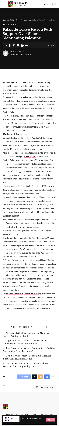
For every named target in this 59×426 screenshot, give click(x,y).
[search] (41, 4)
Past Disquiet (30, 156)
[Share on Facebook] (9, 45)
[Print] (22, 45)
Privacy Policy (33, 418)
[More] (26, 45)
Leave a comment (46, 387)
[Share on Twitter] (14, 45)
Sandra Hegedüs (10, 82)
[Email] (18, 45)
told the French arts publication (23, 293)
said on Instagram (26, 97)
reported (22, 197)
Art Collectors (10, 24)
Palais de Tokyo (44, 82)
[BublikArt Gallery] (19, 4)
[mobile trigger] (5, 4)
